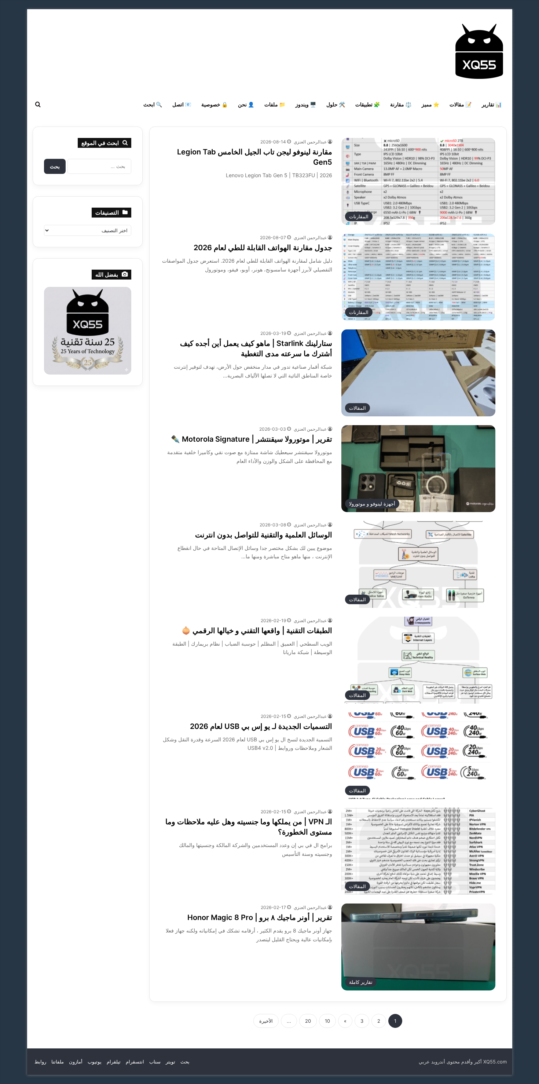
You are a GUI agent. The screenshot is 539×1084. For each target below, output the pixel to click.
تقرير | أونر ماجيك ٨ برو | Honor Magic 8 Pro (259, 917)
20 (308, 1021)
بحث (185, 1062)
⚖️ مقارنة (400, 104)
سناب (155, 1062)
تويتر (170, 1062)
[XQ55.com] (479, 51)
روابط (40, 1062)
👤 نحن (246, 104)
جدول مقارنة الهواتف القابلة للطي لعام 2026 (263, 247)
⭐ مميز (430, 104)
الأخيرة (266, 1021)
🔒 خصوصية (214, 104)
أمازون (75, 1062)
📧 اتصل (181, 104)
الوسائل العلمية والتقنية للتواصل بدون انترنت (263, 534)
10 (327, 1021)
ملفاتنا (57, 1062)
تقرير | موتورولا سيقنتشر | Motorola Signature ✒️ (251, 439)
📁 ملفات (274, 104)
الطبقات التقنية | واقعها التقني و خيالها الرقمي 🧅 (257, 630)
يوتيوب (95, 1062)
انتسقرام (135, 1062)
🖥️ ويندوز (306, 104)
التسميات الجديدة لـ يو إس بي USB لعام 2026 (261, 726)
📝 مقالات (461, 104)
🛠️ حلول (335, 104)
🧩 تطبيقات (367, 104)
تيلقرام (114, 1062)
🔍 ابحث (152, 104)
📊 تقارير (492, 104)
